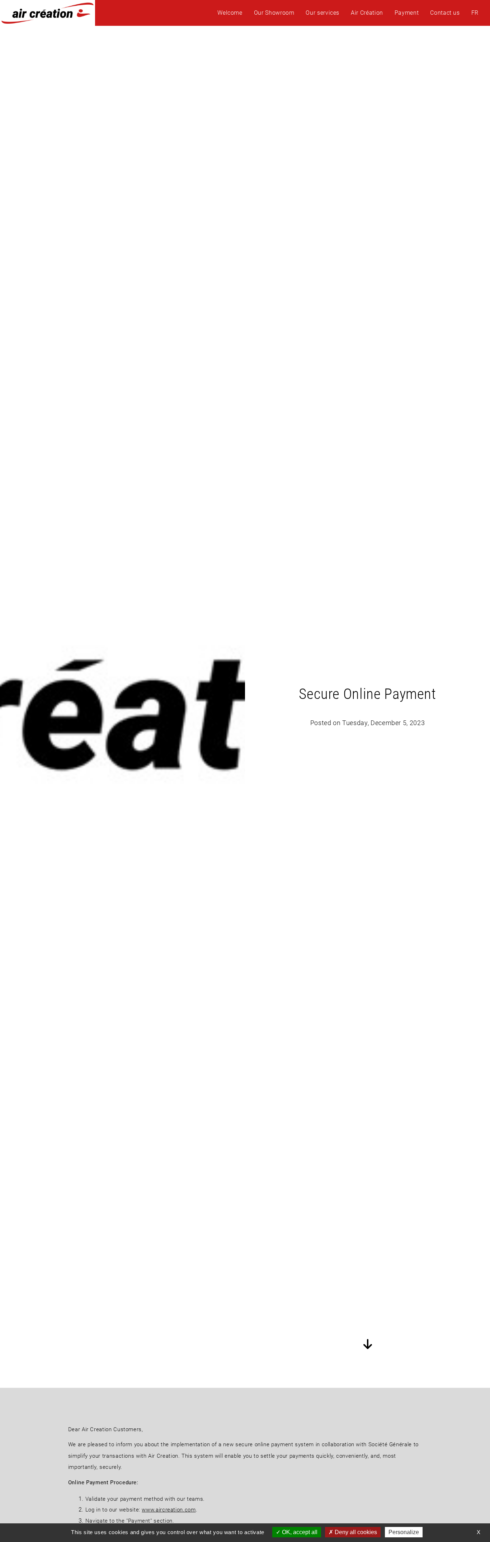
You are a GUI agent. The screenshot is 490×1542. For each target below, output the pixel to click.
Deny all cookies (355, 1532)
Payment (407, 12)
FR (475, 12)
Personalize (403, 1532)
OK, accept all (299, 1532)
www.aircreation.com (168, 1509)
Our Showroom (274, 12)
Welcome (229, 12)
